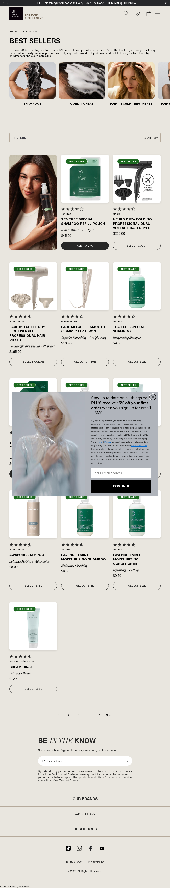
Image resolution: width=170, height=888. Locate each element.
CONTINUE (121, 486)
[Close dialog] (153, 397)
